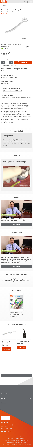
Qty (7, 59)
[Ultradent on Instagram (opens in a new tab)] (8, 432)
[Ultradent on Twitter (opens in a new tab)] (11, 432)
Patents (24, 442)
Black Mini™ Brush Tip (23, 341)
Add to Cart (24, 62)
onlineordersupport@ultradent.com (11, 425)
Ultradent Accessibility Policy (25, 444)
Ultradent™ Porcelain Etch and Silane (8, 342)
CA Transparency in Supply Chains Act (14, 442)
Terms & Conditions (24, 440)
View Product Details (7, 81)
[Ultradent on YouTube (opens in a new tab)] (5, 432)
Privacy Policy (11, 438)
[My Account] (27, 2)
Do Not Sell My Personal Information (12, 440)
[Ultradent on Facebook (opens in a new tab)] (2, 432)
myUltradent (14, 444)
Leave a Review (5, 13)
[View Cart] (23, 2)
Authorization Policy (6, 444)
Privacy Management (20, 438)
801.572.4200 (4, 423)
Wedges (5, 5)
